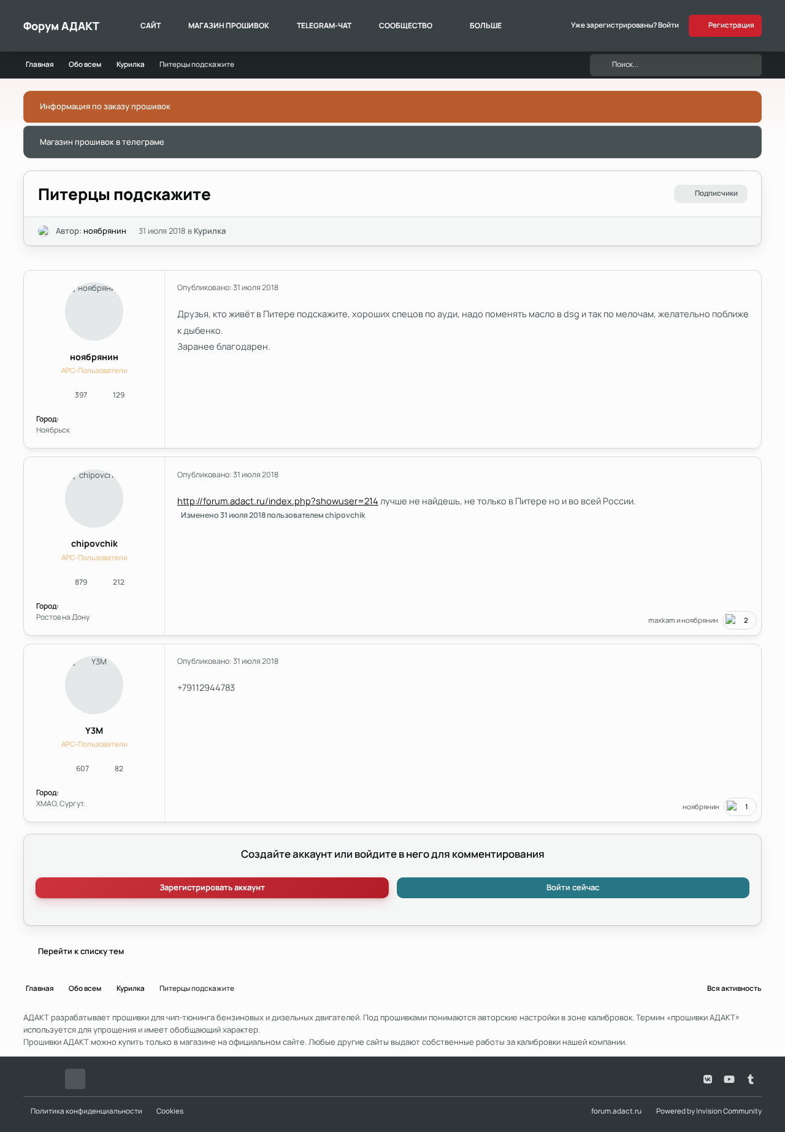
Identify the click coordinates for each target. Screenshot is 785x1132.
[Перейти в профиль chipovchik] (94, 498)
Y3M (94, 730)
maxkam (661, 620)
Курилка (210, 230)
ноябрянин (104, 230)
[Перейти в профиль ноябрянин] (44, 231)
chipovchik (94, 543)
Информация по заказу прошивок (105, 106)
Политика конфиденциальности (86, 1111)
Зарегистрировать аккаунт (212, 887)
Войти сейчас (572, 887)
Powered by (709, 1111)
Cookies (169, 1111)
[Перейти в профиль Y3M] (94, 685)
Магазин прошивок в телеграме (102, 141)
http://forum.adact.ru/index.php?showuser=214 (277, 501)
